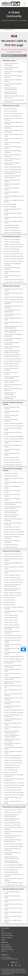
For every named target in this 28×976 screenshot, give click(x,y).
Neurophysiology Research (11, 869)
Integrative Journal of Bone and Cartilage (12, 641)
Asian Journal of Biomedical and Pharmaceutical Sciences (12, 585)
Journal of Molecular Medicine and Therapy (13, 442)
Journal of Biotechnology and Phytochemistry (11, 343)
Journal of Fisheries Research (11, 363)
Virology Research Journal (10, 544)
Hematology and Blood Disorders (13, 635)
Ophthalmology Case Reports (12, 225)
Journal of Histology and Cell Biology (13, 436)
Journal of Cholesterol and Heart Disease (12, 670)
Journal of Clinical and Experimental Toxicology (13, 119)
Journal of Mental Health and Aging (13, 844)
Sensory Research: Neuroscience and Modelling (13, 875)
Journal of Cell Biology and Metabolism (11, 416)
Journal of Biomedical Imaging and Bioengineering (13, 335)
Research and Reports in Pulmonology (14, 783)
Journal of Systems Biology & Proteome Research (11, 377)
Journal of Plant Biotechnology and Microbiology (13, 519)
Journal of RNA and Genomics (11, 457)
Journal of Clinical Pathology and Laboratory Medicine (12, 172)
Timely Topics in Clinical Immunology (13, 792)
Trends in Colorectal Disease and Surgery (12, 798)
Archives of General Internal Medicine (13, 580)
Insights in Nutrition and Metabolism (13, 244)
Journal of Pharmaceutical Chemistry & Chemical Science (14, 96)
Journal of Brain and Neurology (12, 822)
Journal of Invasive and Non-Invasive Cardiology (13, 694)
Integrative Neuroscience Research (13, 810)
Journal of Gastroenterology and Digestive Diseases (12, 678)
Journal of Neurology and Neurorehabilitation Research (11, 857)
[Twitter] (12, 965)
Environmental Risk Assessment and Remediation (13, 302)
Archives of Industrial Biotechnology (13, 297)
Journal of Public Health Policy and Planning (13, 917)
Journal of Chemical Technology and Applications (13, 72)
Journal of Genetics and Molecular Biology (13, 429)
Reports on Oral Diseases (10, 770)
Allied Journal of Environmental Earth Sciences (13, 289)
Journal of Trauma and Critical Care (13, 760)
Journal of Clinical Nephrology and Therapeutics (13, 151)
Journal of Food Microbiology (11, 249)
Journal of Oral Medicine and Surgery (13, 710)
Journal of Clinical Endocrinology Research (12, 143)
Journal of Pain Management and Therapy (12, 723)
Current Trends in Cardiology (11, 625)
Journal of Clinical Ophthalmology (12, 167)
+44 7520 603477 (7, 30)
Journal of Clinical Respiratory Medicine (11, 188)
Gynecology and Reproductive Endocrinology (12, 628)
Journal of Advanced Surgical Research (14, 656)
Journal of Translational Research (12, 755)
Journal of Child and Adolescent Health (12, 892)
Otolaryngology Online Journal (12, 765)
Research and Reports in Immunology (14, 531)
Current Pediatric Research (11, 615)
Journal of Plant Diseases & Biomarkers (11, 369)
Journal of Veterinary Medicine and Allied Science (13, 385)
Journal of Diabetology (10, 204)
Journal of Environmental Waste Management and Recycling (12, 351)
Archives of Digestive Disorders (12, 575)
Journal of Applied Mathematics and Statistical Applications (13, 327)
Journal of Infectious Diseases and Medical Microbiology (13, 503)
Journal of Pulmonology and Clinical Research (13, 218)
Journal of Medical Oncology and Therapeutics (12, 702)
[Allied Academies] (10, 3)
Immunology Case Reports (11, 473)
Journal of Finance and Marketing (12, 358)
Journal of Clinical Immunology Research (12, 495)
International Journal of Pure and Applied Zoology (12, 310)
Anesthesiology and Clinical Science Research (13, 559)
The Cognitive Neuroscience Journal (13, 882)
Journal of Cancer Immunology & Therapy (12, 487)
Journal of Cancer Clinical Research (13, 113)
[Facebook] (8, 965)
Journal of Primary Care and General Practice (13, 909)
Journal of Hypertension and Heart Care (13, 686)
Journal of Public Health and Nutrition (13, 279)
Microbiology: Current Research (12, 527)
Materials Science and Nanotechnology (9, 393)
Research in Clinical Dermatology (12, 230)
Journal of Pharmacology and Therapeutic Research (11, 732)
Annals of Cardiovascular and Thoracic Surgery (14, 567)
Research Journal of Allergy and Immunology (12, 537)
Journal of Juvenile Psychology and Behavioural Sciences (13, 836)
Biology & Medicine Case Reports (13, 592)
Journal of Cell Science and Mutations (13, 423)
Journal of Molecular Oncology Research (12, 450)
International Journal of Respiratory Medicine (13, 649)
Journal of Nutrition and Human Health (12, 272)
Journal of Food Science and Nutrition (14, 258)
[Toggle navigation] (24, 3)
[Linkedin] (15, 965)
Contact (3, 940)
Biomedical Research (9, 597)
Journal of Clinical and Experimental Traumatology (13, 127)
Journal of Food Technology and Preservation (12, 264)
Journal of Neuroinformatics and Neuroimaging (12, 849)
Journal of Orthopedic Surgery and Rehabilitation (13, 715)
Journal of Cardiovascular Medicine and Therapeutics (13, 662)
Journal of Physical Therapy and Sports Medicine (12, 740)
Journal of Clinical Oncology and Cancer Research (12, 159)
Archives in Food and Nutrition (12, 239)
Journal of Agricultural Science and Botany (13, 319)
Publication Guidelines (6, 937)
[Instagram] (19, 965)
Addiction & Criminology (10, 108)
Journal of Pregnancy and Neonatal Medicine (13, 748)
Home (2, 931)
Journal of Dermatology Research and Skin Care (14, 197)
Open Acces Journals (6, 933)
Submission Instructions (7, 935)
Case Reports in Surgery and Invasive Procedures (13, 608)
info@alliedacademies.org (11, 959)
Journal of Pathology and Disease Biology (12, 209)
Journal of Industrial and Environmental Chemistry (10, 88)
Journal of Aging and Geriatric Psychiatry (11, 408)
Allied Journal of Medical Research (13, 554)
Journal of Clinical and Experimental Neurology (13, 828)
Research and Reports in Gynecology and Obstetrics (13, 775)
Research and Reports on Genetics (13, 462)
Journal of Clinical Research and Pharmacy (12, 180)
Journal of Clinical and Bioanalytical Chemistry (13, 80)
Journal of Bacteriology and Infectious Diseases (14, 479)
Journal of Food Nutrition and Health (13, 254)
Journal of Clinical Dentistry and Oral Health (13, 135)
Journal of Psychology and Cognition (13, 865)
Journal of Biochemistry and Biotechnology (11, 64)
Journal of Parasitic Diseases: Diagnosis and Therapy (11, 511)
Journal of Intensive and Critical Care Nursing (13, 900)
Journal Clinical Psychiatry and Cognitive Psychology (11, 815)
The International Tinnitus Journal (12, 787)
